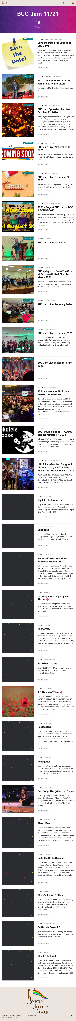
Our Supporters (32, 1016)
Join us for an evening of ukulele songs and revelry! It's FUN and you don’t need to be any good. (56, 156)
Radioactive (44, 726)
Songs (40, 496)
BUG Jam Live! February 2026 (55, 304)
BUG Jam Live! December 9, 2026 (53, 179)
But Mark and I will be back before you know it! (56, 89)
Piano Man (44, 823)
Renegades (44, 761)
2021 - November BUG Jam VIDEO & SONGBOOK (53, 393)
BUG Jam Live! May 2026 (52, 242)
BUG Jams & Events (44, 39)
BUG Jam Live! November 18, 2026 (54, 149)
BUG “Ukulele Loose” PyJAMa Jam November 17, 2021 (55, 433)
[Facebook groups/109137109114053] (72, 1015)
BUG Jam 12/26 (42, 173)
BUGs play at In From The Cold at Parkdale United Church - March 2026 (55, 274)
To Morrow (44, 628)
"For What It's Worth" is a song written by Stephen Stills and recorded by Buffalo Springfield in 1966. (55, 670)
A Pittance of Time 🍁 (50, 692)
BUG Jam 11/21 (42, 428)
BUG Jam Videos (43, 203)
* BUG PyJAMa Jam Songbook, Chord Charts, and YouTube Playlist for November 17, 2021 (56, 467)
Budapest (43, 529)
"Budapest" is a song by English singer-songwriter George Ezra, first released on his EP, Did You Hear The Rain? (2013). (55, 536)
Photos (40, 239)
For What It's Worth (49, 663)
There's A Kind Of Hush (51, 895)
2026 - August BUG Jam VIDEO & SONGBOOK (55, 209)
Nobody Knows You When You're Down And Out (52, 560)
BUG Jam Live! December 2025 (55, 333)
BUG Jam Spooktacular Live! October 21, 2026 (54, 111)
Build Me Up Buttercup (51, 858)
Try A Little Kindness (50, 500)
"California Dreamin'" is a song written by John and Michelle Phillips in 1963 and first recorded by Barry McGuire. (55, 934)
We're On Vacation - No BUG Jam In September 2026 (54, 82)
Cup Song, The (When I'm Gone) (56, 791)
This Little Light (47, 956)
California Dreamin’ (49, 927)
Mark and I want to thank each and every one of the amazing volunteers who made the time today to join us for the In (55, 284)
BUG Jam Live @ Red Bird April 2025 (55, 364)
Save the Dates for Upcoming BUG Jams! (54, 44)
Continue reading (43, 68)
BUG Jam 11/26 (42, 143)
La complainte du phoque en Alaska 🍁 (54, 598)
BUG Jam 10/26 (42, 105)
